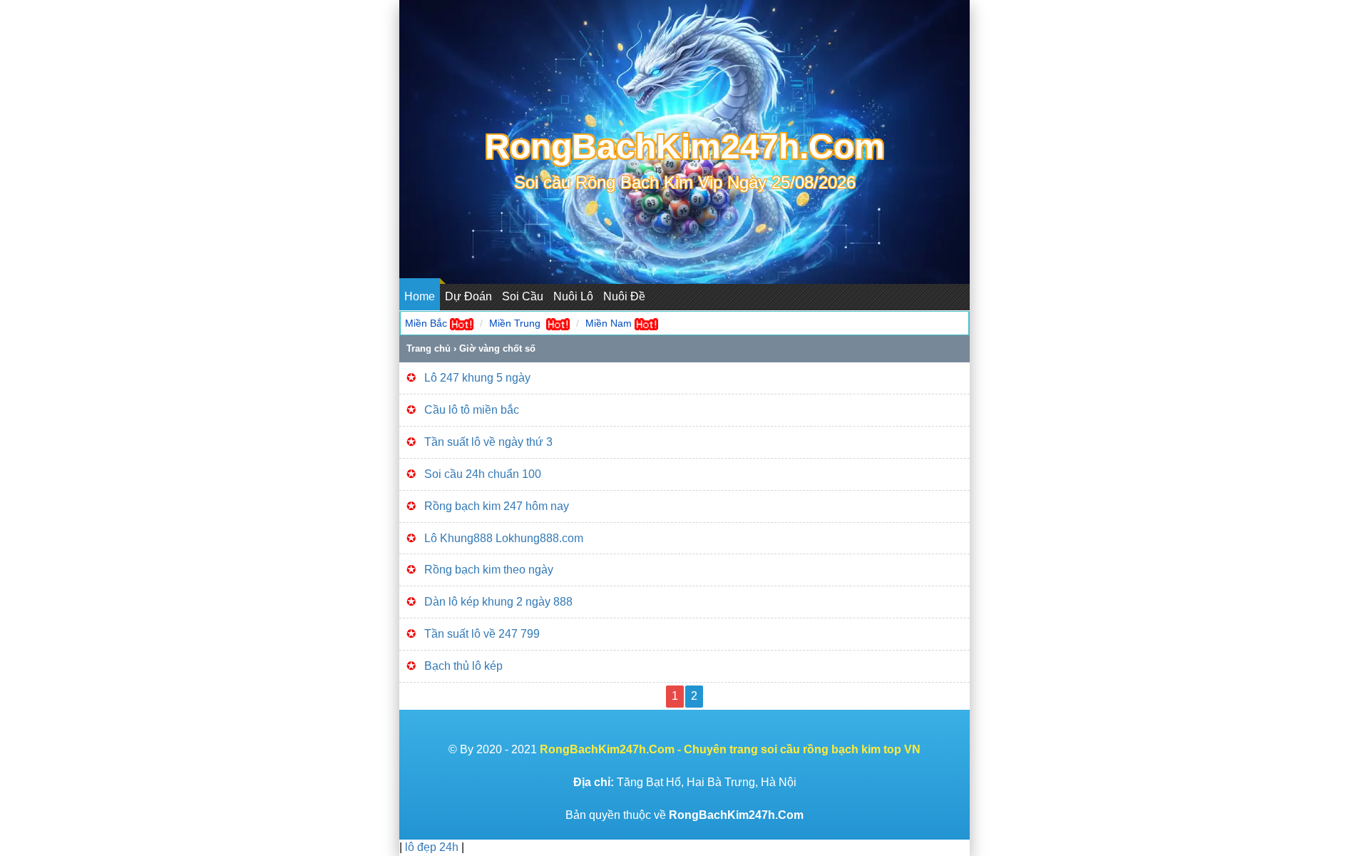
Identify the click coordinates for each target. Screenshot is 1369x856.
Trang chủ (428, 348)
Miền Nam (608, 323)
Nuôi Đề (624, 296)
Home (419, 296)
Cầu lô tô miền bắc (471, 410)
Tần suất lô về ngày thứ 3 (488, 442)
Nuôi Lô (573, 296)
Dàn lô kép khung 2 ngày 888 (498, 602)
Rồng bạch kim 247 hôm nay (496, 506)
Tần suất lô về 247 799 (483, 634)
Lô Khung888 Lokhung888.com (503, 538)
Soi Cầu (522, 296)
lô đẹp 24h (433, 847)
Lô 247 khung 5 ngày (477, 378)
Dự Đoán (468, 296)
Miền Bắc (426, 323)
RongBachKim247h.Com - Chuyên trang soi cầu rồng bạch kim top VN (730, 749)
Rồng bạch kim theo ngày (488, 570)
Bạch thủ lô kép (463, 666)
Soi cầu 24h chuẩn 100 (482, 474)
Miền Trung (514, 323)
